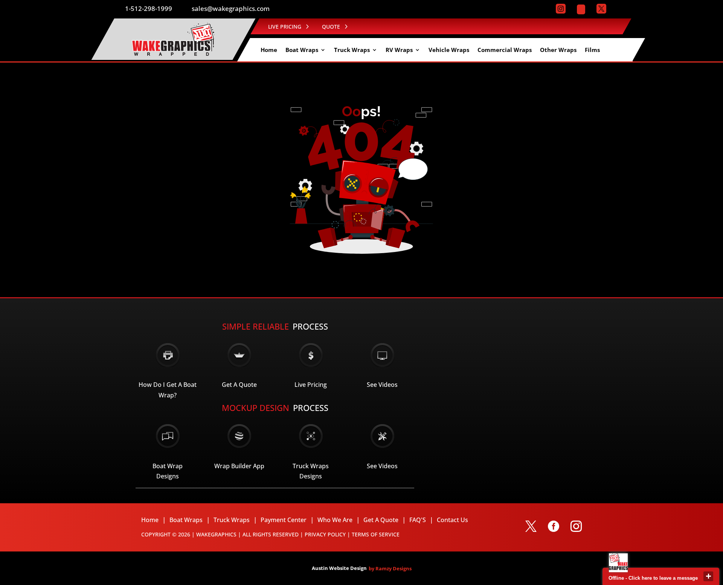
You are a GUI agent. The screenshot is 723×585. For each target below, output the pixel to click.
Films (592, 50)
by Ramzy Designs (390, 568)
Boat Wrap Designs (168, 471)
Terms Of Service (376, 534)
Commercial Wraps (504, 50)
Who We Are (334, 520)
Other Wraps (558, 50)
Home (269, 50)
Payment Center (284, 520)
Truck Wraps (352, 50)
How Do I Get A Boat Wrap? (168, 389)
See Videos (382, 384)
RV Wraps (399, 50)
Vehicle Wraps (449, 50)
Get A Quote (239, 384)
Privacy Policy (325, 534)
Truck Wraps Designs (311, 471)
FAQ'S (417, 520)
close (708, 576)
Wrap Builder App (239, 466)
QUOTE (331, 26)
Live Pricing (310, 384)
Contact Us (452, 520)
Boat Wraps (301, 50)
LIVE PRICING (284, 26)
